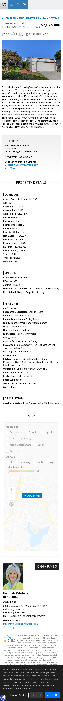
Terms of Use (51, 678)
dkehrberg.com (11, 627)
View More (10, 168)
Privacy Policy (34, 678)
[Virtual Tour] (25, 4)
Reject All (37, 695)
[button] (3, 697)
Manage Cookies (18, 695)
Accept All (52, 695)
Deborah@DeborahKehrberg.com (21, 164)
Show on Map (33, 495)
